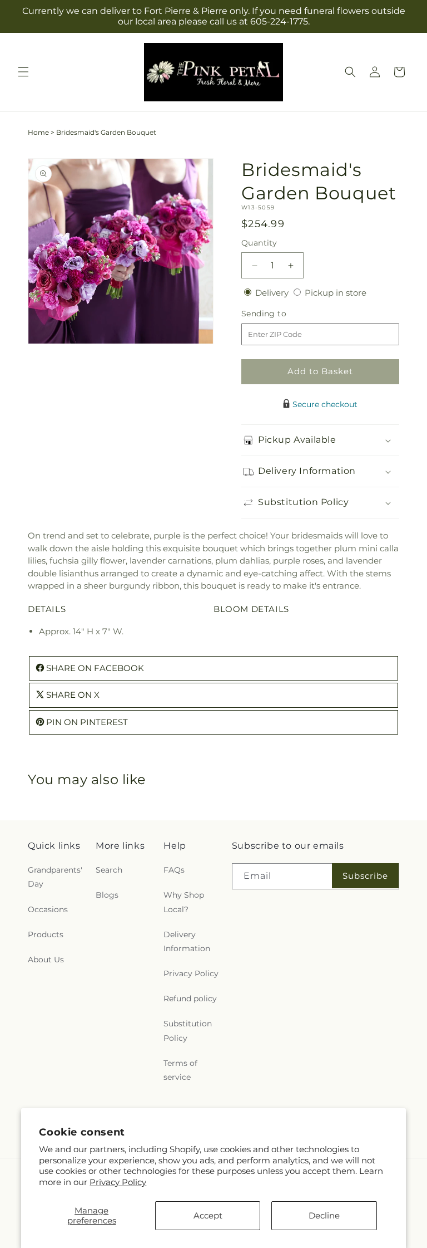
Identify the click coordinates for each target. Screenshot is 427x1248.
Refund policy (190, 998)
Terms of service (180, 1070)
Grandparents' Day (55, 877)
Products (45, 934)
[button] (23, 72)
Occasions (48, 909)
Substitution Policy (187, 1031)
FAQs (174, 870)
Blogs (107, 895)
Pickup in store (335, 292)
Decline (324, 1215)
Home (38, 132)
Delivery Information (186, 941)
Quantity (259, 243)
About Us (46, 960)
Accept (207, 1215)
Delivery (273, 292)
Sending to (280, 314)
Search (109, 870)
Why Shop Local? (183, 902)
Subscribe (365, 875)
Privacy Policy (118, 1182)
